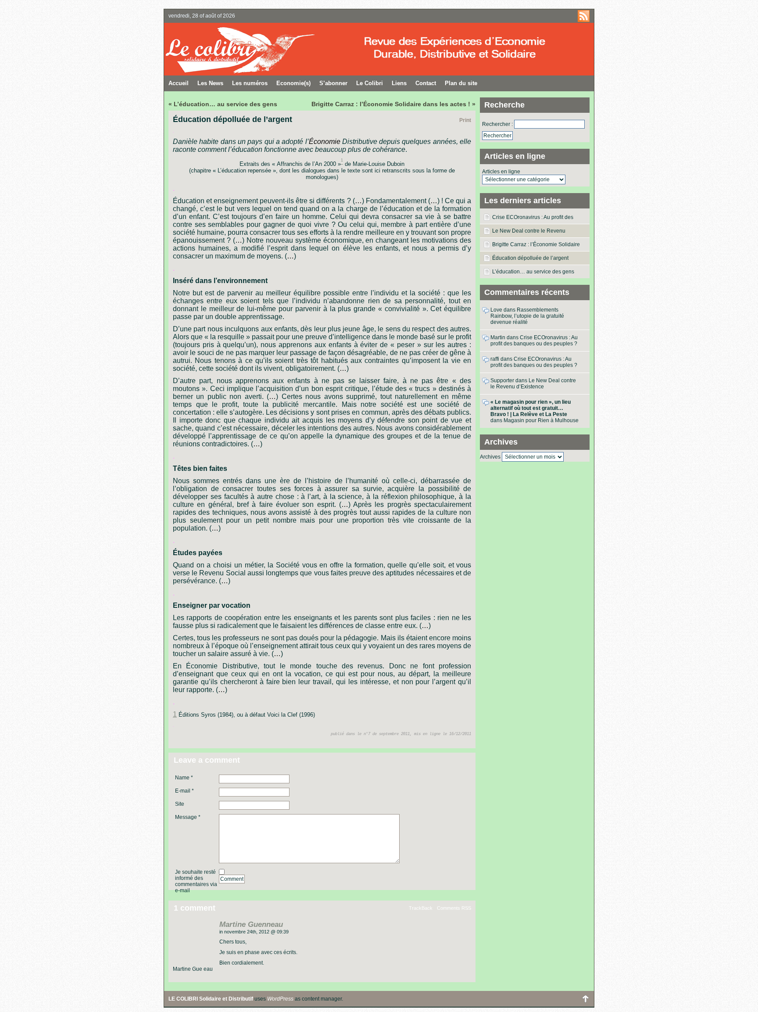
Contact (425, 83)
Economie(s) (293, 83)
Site (179, 804)
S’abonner (333, 83)
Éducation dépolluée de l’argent (530, 258)
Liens (399, 83)
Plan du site (461, 83)
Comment (231, 879)
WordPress (280, 999)
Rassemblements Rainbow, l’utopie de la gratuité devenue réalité (527, 316)
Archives (490, 457)
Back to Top (585, 998)
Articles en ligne (501, 172)
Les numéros (250, 83)
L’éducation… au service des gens (533, 272)
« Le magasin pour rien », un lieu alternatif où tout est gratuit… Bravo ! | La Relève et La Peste (530, 408)
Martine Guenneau (251, 924)
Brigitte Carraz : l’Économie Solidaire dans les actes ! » (393, 104)
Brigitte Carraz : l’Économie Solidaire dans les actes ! (536, 246)
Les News (210, 83)
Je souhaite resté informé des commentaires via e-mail (196, 881)
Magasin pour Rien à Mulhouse (541, 420)
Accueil (178, 83)
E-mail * (184, 791)
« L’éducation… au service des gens (222, 104)
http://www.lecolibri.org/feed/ (584, 16)
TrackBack (421, 908)
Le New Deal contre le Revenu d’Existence (528, 232)
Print (465, 120)
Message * (187, 817)
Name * (184, 778)
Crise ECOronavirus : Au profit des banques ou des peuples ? (532, 219)
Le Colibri (369, 83)
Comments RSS (454, 908)
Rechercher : (497, 124)
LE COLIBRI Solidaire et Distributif (271, 49)
